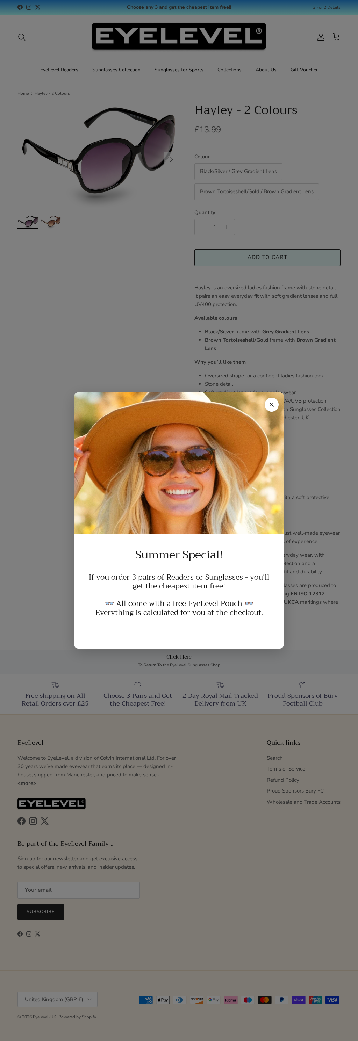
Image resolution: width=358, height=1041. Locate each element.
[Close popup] (272, 405)
